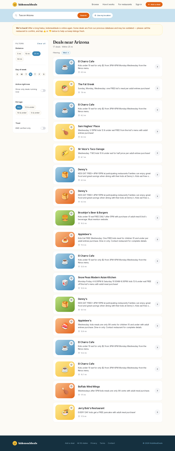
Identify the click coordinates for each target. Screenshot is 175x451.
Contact (111, 443)
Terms (102, 443)
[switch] (30, 90)
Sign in (139, 4)
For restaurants (125, 4)
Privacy (94, 443)
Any (19, 107)
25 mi (36, 53)
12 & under (29, 107)
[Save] (71, 62)
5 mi (19, 53)
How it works (108, 4)
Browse (95, 4)
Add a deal (69, 443)
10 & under (22, 113)
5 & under (35, 113)
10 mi (27, 53)
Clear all (41, 43)
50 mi (19, 59)
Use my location (104, 15)
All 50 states (82, 443)
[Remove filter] (68, 52)
